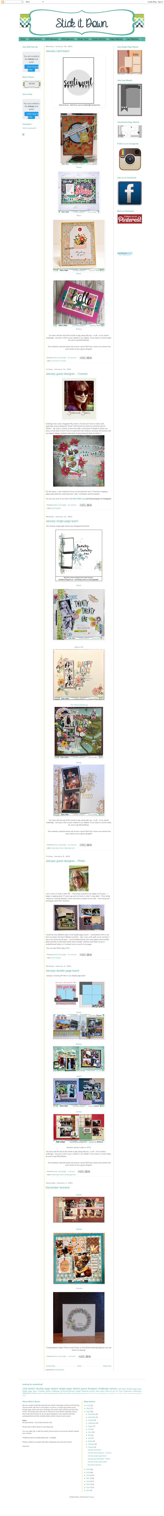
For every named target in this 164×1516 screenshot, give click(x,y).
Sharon (78, 167)
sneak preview (131, 1393)
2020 (88, 1469)
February (91, 1444)
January (91, 1447)
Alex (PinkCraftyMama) (79, 705)
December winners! (58, 1187)
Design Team (83, 39)
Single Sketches (116, 39)
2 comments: (72, 1356)
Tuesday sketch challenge (48, 1391)
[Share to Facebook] (88, 358)
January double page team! (62, 970)
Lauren (78, 1076)
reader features (82, 1391)
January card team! (57, 51)
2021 (88, 1412)
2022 (88, 1408)
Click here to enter (32, 68)
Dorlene (79, 1229)
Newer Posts (50, 1366)
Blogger (91, 1497)
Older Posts (107, 1366)
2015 (88, 1484)
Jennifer (79, 1195)
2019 (88, 1472)
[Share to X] (86, 358)
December (92, 1414)
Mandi (78, 274)
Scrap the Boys (96, 1393)
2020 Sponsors (35, 39)
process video (94, 1391)
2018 (88, 1475)
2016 (88, 1481)
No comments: (72, 357)
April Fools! (87, 1393)
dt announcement (67, 1391)
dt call (112, 1391)
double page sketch (58, 1174)
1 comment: (71, 1171)
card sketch (55, 361)
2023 (88, 1405)
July (89, 1429)
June (73, 1393)
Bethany (79, 1044)
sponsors (40, 1393)
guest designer (56, 508)
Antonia (79, 1112)
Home (22, 39)
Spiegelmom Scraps (29, 1393)
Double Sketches (99, 39)
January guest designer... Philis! (65, 861)
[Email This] (81, 358)
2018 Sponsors (67, 39)
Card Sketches (132, 39)
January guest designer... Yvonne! (67, 373)
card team (63, 361)
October (91, 1420)
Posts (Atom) (59, 1370)
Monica (78, 329)
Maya (79, 215)
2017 (88, 1478)
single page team (69, 848)
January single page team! (62, 521)
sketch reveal (105, 1391)
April (90, 1438)
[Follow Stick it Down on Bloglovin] (124, 255)
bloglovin (104, 1393)
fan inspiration (111, 1393)
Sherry (78, 585)
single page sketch (57, 848)
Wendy (78, 763)
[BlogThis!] (83, 358)
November (92, 1417)
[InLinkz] (23, 134)
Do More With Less (77, 499)
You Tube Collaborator (123, 1391)
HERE (67, 948)
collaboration (137, 1391)
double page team (70, 1174)
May (89, 1435)
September (92, 1423)
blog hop (78, 1393)
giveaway (55, 1393)
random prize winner (64, 1393)
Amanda (79, 1288)
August (90, 1426)
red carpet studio (121, 1393)
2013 (88, 1490)
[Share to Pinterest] (90, 358)
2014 (88, 1487)
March (90, 1441)
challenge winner (107, 1388)
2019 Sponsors (51, 39)
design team (47, 1393)
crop (82, 1393)
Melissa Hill (79, 647)
